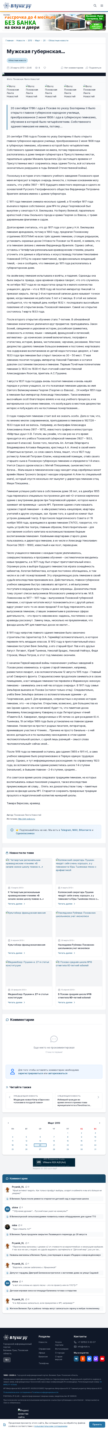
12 (26, 1141)
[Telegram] (89, 1359)
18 (13, 1145)
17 (95, 1141)
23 (81, 1145)
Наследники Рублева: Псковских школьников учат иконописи (76, 946)
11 (12, 1141)
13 (40, 1141)
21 (54, 1145)
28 (54, 1149)
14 (54, 1141)
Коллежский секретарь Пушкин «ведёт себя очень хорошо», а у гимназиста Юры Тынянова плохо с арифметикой (77, 896)
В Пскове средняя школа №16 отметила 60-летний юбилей (74, 996)
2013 (30, 40)
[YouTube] (102, 1359)
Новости (20, 40)
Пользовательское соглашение (16, 1392)
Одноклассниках (25, 833)
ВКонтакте (85, 830)
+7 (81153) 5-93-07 (87, 1342)
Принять (97, 1424)
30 (81, 1149)
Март (37, 40)
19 (26, 1145)
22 (68, 1145)
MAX (75, 830)
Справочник (44, 1349)
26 (26, 1149)
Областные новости (58, 40)
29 (68, 1149)
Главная (10, 40)
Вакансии (43, 1356)
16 (81, 1141)
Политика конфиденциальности (45, 1392)
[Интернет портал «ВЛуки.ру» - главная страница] (17, 5)
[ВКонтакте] (76, 1359)
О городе (60, 1353)
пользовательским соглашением (50, 1426)
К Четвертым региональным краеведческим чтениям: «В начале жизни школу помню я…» (26, 896)
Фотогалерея (61, 1349)
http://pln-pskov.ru (26, 819)
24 (95, 1145)
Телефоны (44, 1363)
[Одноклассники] (82, 1359)
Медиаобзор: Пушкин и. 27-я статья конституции (28, 996)
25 (13, 1149)
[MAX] (95, 1359)
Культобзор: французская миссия (26, 944)
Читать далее (15, 904)
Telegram (66, 830)
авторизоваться (57, 1073)
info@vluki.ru (84, 1346)
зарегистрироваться (30, 1073)
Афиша (42, 1353)
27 (40, 1149)
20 (44, 40)
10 (95, 1137)
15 (68, 1141)
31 (95, 1149)
